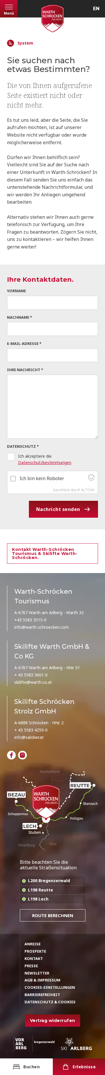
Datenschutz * (23, 446)
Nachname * (19, 317)
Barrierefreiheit (42, 994)
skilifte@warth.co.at (33, 682)
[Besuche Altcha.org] (91, 479)
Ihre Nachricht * (25, 369)
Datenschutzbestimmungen (44, 462)
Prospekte (35, 951)
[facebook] (11, 755)
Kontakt (33, 958)
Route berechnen (52, 915)
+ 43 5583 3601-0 (31, 675)
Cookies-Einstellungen (49, 987)
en (96, 8)
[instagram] (22, 755)
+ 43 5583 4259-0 (31, 730)
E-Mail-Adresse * (24, 343)
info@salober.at (29, 737)
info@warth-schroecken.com (41, 627)
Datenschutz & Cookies (50, 1001)
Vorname (16, 290)
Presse (31, 965)
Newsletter (36, 973)
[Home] (10, 43)
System (25, 43)
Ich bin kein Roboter (42, 478)
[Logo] (52, 18)
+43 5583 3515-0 (30, 620)
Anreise (32, 944)
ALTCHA (87, 489)
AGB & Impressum (42, 980)
